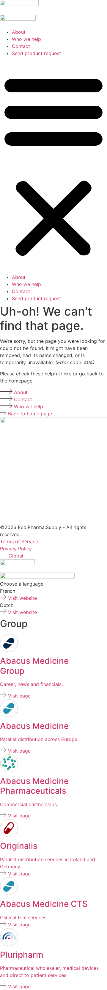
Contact (21, 46)
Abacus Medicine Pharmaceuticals (34, 786)
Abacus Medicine (34, 726)
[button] (53, 165)
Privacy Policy (16, 549)
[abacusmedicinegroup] (37, 577)
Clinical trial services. (24, 917)
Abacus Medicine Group (34, 666)
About (19, 32)
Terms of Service (19, 541)
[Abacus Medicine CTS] (9, 715)
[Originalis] (9, 835)
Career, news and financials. (31, 684)
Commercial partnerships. (29, 804)
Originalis (18, 846)
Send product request (36, 53)
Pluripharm (21, 955)
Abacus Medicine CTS (44, 904)
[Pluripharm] (19, 4)
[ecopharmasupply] (17, 563)
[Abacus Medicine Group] (9, 650)
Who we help (26, 39)
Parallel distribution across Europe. (39, 739)
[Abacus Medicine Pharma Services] (9, 770)
